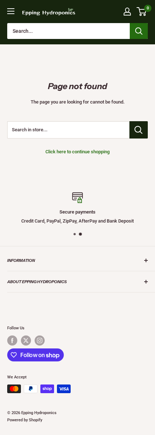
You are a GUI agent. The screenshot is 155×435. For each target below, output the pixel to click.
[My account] (127, 12)
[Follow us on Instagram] (40, 340)
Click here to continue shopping (77, 151)
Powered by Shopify (24, 420)
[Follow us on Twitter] (26, 340)
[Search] (139, 31)
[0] (141, 11)
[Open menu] (10, 11)
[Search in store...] (138, 130)
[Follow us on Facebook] (12, 340)
